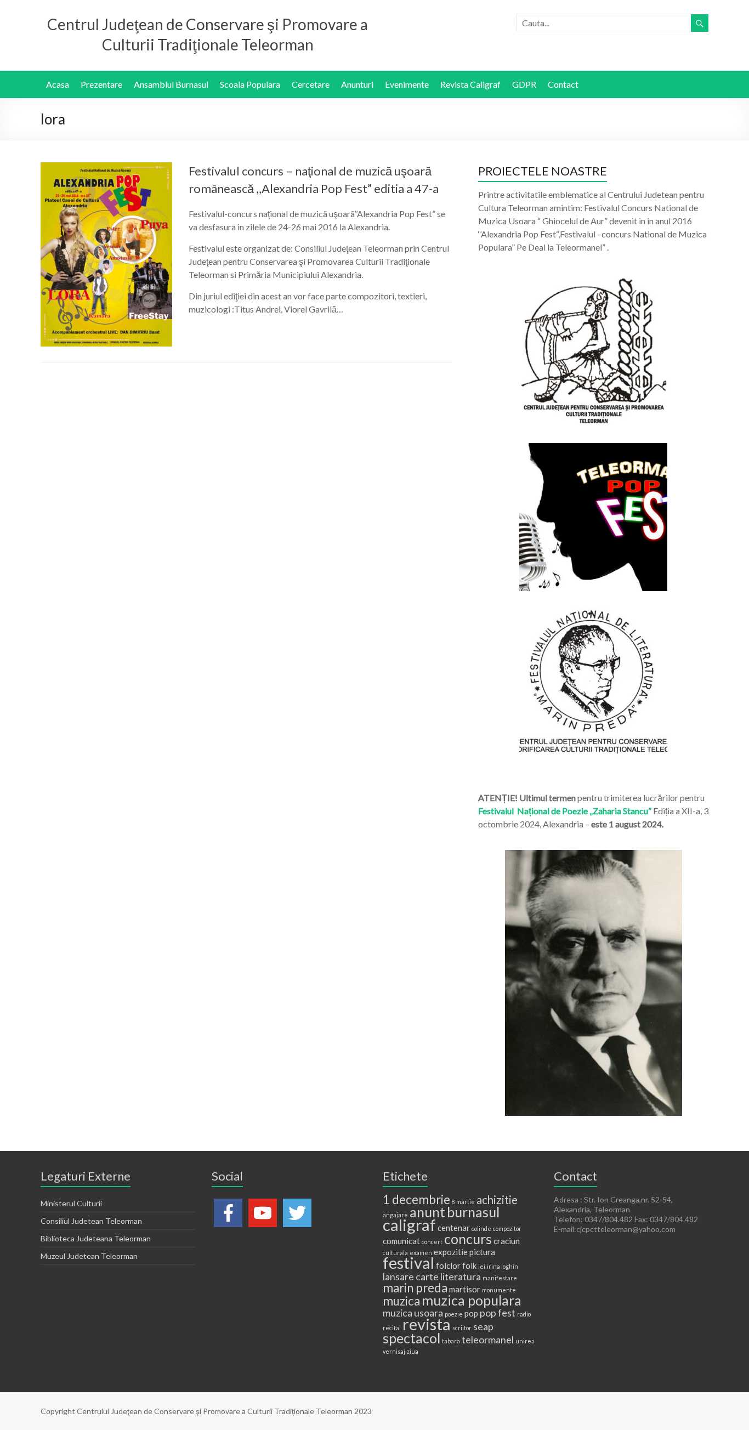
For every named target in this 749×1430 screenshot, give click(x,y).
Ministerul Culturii (71, 1203)
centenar (454, 1228)
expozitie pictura (464, 1252)
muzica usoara (413, 1313)
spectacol (411, 1338)
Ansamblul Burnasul (171, 84)
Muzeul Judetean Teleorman (89, 1256)
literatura (460, 1276)
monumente (499, 1289)
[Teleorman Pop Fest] (593, 448)
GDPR (524, 84)
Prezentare (101, 84)
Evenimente (407, 84)
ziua (412, 1351)
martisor (464, 1289)
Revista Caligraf (470, 84)
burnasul (473, 1212)
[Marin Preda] (593, 613)
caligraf (409, 1224)
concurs (468, 1238)
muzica (401, 1300)
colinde (481, 1228)
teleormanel (488, 1339)
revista (426, 1323)
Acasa (57, 84)
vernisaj (394, 1351)
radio (524, 1314)
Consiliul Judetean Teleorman (91, 1220)
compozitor (507, 1228)
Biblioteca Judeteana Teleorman (96, 1238)
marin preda (415, 1287)
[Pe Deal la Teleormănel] (593, 284)
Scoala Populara (250, 84)
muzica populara (471, 1300)
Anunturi (357, 84)
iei (481, 1266)
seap (483, 1326)
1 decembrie (416, 1199)
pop (471, 1313)
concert (432, 1241)
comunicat (401, 1241)
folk (469, 1265)
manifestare (500, 1277)
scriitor (462, 1327)
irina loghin (502, 1266)
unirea (525, 1340)
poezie (454, 1314)
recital (392, 1327)
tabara (451, 1340)
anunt (427, 1212)
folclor (448, 1265)
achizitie (497, 1199)
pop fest (497, 1313)
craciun (506, 1241)
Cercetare (311, 84)
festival (408, 1262)
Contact (563, 84)
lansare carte (411, 1276)
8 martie (463, 1201)
